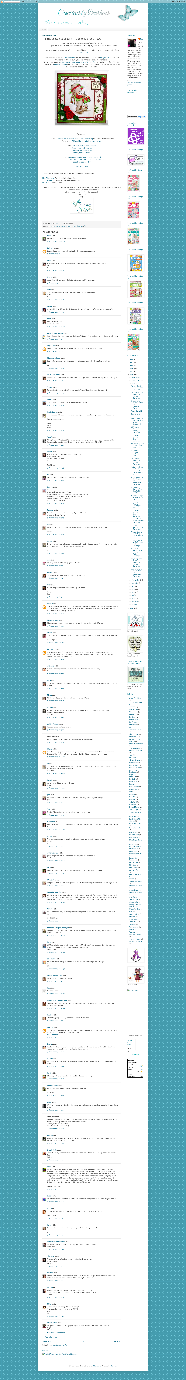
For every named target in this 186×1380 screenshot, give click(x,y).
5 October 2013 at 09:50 (56, 326)
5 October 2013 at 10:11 (55, 351)
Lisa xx (49, 277)
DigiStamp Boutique (133, 775)
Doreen (49, 400)
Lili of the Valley (135, 823)
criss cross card (134, 748)
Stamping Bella (134, 909)
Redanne (50, 510)
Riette (49, 1304)
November (136, 380)
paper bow (133, 851)
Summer (132, 917)
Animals (132, 707)
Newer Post (47, 1341)
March (134, 598)
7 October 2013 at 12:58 (55, 1266)
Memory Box (134, 835)
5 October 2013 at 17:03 (55, 643)
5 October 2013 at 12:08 (55, 405)
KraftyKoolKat (52, 412)
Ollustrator (97, 1366)
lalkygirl (50, 1287)
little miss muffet (135, 828)
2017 (132, 363)
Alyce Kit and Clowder (55, 333)
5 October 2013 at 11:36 (55, 380)
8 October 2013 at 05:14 (55, 1297)
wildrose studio (134, 939)
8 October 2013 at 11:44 (55, 1316)
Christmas (51, 226)
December (135, 377)
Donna (49, 1044)
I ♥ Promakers (48, 180)
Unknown (50, 248)
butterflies (133, 725)
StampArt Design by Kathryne (58, 928)
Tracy (49, 809)
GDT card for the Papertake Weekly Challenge (137, 395)
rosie (49, 560)
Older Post (116, 1341)
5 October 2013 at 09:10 (55, 254)
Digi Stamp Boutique (133, 771)
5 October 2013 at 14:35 (55, 534)
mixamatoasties (53, 1086)
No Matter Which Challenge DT (135, 848)
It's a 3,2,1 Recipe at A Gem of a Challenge (137, 497)
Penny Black (133, 862)
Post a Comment (51, 1337)
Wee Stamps (134, 927)
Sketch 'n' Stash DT (136, 893)
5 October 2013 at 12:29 (55, 445)
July (133, 586)
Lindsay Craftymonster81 (56, 1242)
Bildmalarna (133, 712)
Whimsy (132, 929)
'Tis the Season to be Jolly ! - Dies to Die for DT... (137, 534)
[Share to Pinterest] (72, 223)
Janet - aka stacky (53, 375)
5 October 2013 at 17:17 (55, 674)
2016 (132, 366)
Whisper (50, 1135)
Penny (49, 942)
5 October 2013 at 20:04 (56, 773)
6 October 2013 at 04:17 (55, 921)
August (134, 583)
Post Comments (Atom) (61, 1345)
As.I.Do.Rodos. (52, 724)
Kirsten (49, 749)
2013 (131, 375)
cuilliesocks (51, 822)
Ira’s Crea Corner (53, 1034)
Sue (48, 585)
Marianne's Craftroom (55, 975)
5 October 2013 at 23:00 (56, 861)
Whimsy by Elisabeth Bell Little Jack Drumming (75, 139)
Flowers (132, 794)
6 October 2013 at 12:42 (55, 1079)
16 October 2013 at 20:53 (56, 1333)
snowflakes (133, 897)
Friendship (133, 797)
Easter (131, 784)
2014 (132, 372)
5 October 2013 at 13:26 (55, 518)
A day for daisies (135, 698)
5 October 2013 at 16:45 (55, 613)
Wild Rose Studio (135, 935)
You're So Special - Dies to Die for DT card (137, 445)
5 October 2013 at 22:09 (56, 829)
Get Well (132, 799)
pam (48, 795)
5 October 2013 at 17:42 (55, 688)
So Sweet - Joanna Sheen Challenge (137, 527)
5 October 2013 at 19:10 (55, 730)
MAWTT (45, 183)
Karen (49, 1167)
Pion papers (133, 868)
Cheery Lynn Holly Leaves (82, 148)
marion (49, 306)
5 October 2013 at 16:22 (55, 597)
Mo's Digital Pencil (135, 840)
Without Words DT (136, 942)
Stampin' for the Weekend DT (135, 906)
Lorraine (50, 707)
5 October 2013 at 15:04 (55, 566)
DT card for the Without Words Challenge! (137, 521)
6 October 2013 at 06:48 (56, 969)
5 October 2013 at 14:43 (55, 553)
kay (48, 988)
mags (49, 261)
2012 (132, 608)
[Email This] (64, 223)
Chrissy (49, 909)
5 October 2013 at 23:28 (55, 873)
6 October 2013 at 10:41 (55, 1052)
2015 (132, 369)
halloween (132, 805)
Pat (48, 525)
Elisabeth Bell (70, 58)
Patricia (50, 452)
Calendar (137, 1035)
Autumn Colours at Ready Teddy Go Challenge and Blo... (137, 470)
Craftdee (50, 1273)
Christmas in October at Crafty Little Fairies (136, 453)
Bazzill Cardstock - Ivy (82, 162)
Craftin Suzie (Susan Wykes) (57, 1000)
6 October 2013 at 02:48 (56, 902)
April (133, 595)
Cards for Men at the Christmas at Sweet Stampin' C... (137, 421)
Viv (48, 475)
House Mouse (134, 807)
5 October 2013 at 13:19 (55, 503)
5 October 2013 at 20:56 (56, 788)
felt (94, 62)
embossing (133, 789)
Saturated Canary (135, 881)
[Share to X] (68, 223)
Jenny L (50, 487)
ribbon (131, 879)
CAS (130, 727)
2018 (132, 360)
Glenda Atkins (52, 1323)
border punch (134, 720)
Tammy (50, 387)
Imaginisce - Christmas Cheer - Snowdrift (85, 157)
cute (131, 755)
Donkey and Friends (135, 415)
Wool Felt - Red (82, 167)
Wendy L (50, 572)
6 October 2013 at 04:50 (56, 936)
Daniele (49, 780)
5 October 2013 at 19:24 (55, 742)
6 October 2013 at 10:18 (55, 1037)
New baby (133, 844)
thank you (133, 919)
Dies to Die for (81, 53)
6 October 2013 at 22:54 (55, 1189)
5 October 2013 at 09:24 (56, 300)
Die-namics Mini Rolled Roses (84, 146)
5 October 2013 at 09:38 (55, 312)
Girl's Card (133, 802)
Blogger (113, 1366)
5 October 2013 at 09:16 (55, 283)
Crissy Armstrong (135, 751)
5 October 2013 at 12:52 (55, 480)
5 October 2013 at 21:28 (55, 803)
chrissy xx (50, 666)
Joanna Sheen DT (135, 812)
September (136, 580)
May (133, 592)
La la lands (133, 817)
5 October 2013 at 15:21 (55, 578)
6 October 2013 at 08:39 (56, 994)
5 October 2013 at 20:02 (56, 757)
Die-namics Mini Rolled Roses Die (75, 62)
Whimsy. (132, 932)
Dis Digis (132, 779)
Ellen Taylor (51, 959)
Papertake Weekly (135, 854)
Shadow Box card (135, 886)
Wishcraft (50, 880)
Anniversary (133, 709)
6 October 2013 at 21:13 (55, 1143)
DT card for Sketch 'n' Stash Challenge (135, 438)
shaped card (133, 890)
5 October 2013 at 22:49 (55, 846)
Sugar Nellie (133, 914)
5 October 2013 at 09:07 (56, 241)
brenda (49, 541)
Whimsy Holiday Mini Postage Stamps (87, 141)
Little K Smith (52, 1150)
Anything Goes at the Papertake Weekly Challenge (136, 562)
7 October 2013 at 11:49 (55, 1249)
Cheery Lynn (133, 734)
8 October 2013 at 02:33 (55, 1281)
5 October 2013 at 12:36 (55, 468)
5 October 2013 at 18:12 (55, 717)
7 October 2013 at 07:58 (55, 1202)
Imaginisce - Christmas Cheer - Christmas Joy (86, 160)
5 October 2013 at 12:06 (55, 393)
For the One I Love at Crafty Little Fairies (137, 388)
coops (49, 1208)
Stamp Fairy (133, 902)
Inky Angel (51, 649)
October (135, 384)
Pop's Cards (51, 346)
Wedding (132, 924)
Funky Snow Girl (137, 411)
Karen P (50, 604)
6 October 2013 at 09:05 (56, 1021)
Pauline (49, 1015)
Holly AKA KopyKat (54, 892)
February (135, 601)
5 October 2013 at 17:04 (55, 659)
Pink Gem (132, 865)
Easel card (133, 781)
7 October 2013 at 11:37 (55, 1235)
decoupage (133, 757)
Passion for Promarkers (133, 859)
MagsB (49, 633)
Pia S (49, 681)
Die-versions (133, 765)
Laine (49, 290)
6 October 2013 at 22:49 (55, 1160)
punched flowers (135, 870)
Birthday (132, 714)
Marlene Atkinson (53, 620)
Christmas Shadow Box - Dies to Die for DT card (137, 490)
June (133, 589)
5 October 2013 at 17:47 (55, 701)
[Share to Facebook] (70, 223)
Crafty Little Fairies (136, 744)
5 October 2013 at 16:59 (55, 626)
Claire (49, 1102)
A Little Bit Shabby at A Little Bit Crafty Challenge (136, 552)
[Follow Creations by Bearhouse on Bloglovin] (136, 118)
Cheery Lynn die (60, 65)
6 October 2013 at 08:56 (56, 1008)
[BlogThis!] (66, 223)
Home (43, 29)
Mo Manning (133, 837)
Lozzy (49, 1196)
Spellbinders (133, 900)
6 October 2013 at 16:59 (55, 1095)
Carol (49, 867)
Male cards (133, 832)
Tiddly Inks (133, 922)
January (134, 604)
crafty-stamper (52, 853)
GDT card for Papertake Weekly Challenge (135, 430)
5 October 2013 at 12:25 (55, 430)
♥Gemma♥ (51, 1256)
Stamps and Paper (54, 358)
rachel (49, 319)
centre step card (135, 730)
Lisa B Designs (48, 178)
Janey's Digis (133, 810)
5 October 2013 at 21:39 (55, 815)
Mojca (49, 695)
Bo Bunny (132, 717)
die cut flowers (134, 760)
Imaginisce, (104, 58)
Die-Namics (60, 226)
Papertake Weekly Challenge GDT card (137, 505)
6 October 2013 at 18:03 (55, 1129)
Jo (48, 764)
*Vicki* (49, 437)
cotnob (49, 836)
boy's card (133, 722)
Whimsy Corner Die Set (82, 153)
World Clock (135, 1055)
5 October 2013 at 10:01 (55, 339)
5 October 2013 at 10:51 (55, 368)
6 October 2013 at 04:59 (56, 952)
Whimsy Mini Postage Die (82, 150)
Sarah (49, 236)
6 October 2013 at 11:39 (55, 1066)
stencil (131, 912)
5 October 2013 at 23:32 (55, 886)
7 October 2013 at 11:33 (55, 1218)
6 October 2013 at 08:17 (55, 981)
